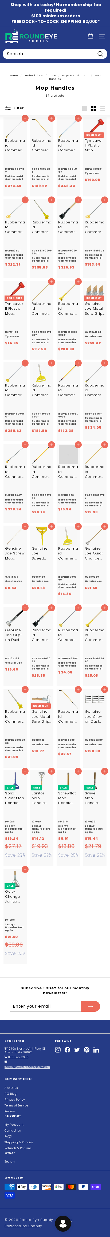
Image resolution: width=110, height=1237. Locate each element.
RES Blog (11, 1094)
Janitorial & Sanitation (40, 75)
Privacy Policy (15, 1100)
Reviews (10, 1111)
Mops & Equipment (75, 75)
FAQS (8, 1136)
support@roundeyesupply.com (27, 1067)
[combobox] (55, 54)
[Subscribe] (90, 1006)
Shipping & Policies (19, 1142)
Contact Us (13, 1131)
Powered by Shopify (23, 1225)
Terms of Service (16, 1106)
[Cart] (90, 36)
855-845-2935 (18, 1057)
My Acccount (14, 1125)
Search (10, 1162)
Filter (18, 108)
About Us (11, 1088)
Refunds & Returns (18, 1148)
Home (14, 75)
